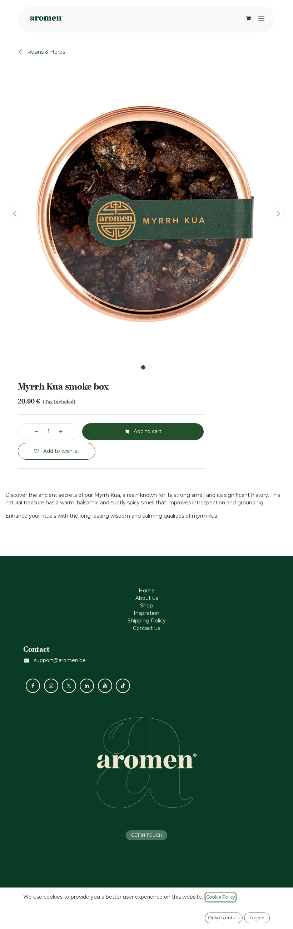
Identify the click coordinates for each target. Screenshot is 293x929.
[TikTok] (123, 686)
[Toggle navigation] (261, 18)
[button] (14, 213)
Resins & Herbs (45, 52)
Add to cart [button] (147, 431)
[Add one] (67, 432)
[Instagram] (51, 686)
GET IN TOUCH (146, 835)
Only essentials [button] (223, 917)
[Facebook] (33, 686)
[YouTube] (105, 686)
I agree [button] (257, 917)
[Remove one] (30, 432)
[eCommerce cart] (248, 18)
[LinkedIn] (87, 686)
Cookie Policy (220, 897)
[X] (69, 686)
